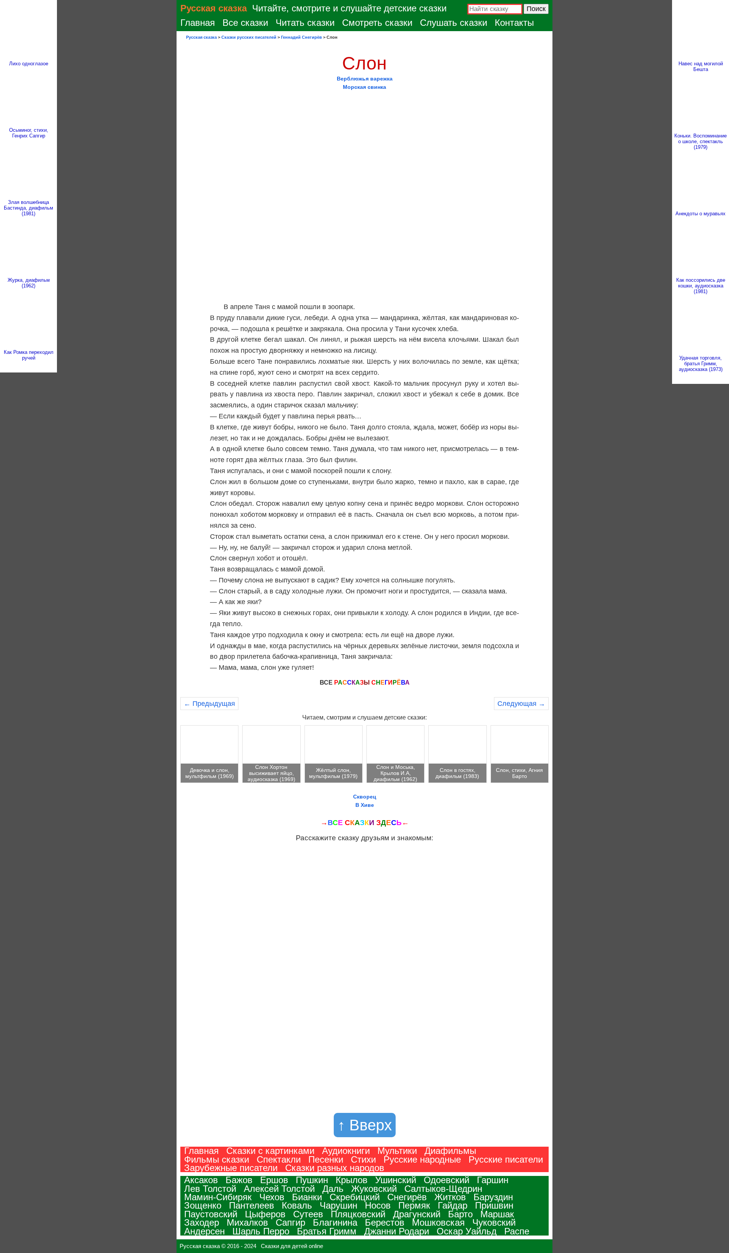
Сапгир (290, 1222)
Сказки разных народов (334, 1168)
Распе (516, 1231)
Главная (197, 22)
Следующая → (521, 703)
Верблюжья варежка (365, 79)
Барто (460, 1214)
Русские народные (422, 1159)
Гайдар (452, 1205)
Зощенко (202, 1205)
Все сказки (245, 22)
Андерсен (204, 1231)
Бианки (307, 1197)
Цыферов (265, 1214)
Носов (378, 1205)
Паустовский (210, 1214)
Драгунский (416, 1214)
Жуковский (374, 1189)
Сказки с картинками (270, 1151)
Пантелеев (251, 1205)
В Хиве (364, 805)
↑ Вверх (365, 1125)
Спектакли (279, 1159)
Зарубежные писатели (231, 1168)
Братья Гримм (327, 1231)
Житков (450, 1197)
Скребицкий (355, 1197)
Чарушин (338, 1205)
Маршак (497, 1214)
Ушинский (395, 1180)
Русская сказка (213, 8)
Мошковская (438, 1222)
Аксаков (201, 1180)
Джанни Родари (396, 1231)
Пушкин (312, 1180)
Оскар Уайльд (467, 1231)
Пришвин (494, 1205)
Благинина (335, 1222)
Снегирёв (407, 1197)
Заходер (201, 1222)
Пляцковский (358, 1214)
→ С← (364, 823)
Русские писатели (506, 1159)
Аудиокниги (346, 1151)
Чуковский (494, 1222)
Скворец (364, 797)
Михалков (247, 1222)
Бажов (239, 1180)
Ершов (274, 1180)
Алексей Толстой (279, 1189)
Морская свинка (364, 87)
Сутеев (308, 1214)
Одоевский (446, 1180)
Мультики (397, 1151)
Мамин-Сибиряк (218, 1197)
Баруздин (493, 1197)
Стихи (363, 1159)
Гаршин (492, 1180)
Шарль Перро (260, 1231)
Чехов (271, 1197)
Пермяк (414, 1205)
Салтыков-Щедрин (443, 1189)
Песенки (325, 1159)
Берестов (384, 1222)
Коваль (297, 1205)
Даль (333, 1189)
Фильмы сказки (216, 1159)
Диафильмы (450, 1151)
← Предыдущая (209, 703)
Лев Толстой (210, 1189)
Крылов (352, 1180)
